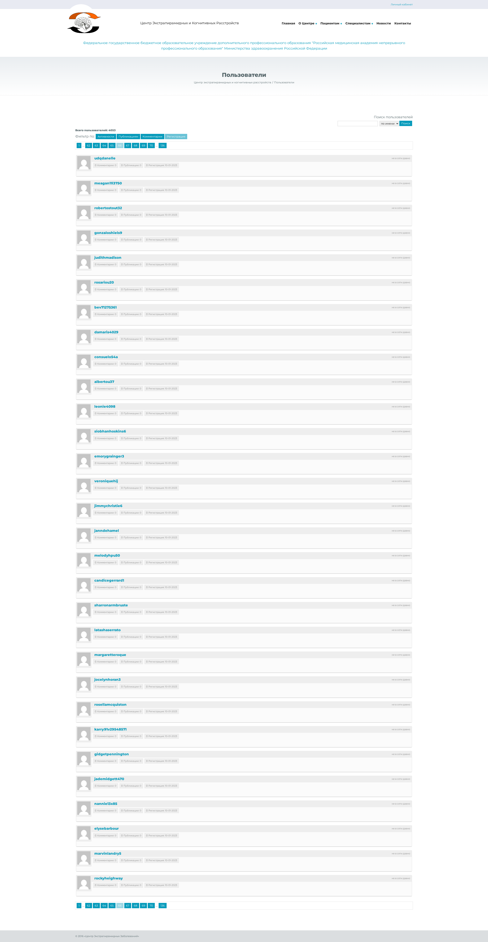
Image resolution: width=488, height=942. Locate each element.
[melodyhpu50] (84, 560)
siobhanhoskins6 (110, 431)
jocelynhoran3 (107, 680)
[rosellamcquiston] (84, 709)
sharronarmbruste (111, 605)
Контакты (402, 23)
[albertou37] (84, 386)
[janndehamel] (84, 535)
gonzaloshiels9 (108, 233)
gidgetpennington (111, 754)
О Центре (306, 23)
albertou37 (104, 382)
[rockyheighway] (84, 882)
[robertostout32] (84, 212)
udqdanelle (105, 158)
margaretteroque (110, 655)
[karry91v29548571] (84, 733)
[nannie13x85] (84, 808)
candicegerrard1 (109, 580)
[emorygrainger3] (84, 460)
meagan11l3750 (108, 183)
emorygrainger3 (109, 456)
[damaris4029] (84, 336)
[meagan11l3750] (84, 187)
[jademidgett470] (84, 783)
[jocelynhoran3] (84, 684)
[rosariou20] (84, 286)
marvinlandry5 (107, 853)
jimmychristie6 (108, 506)
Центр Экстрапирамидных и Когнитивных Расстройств (189, 23)
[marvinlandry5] (84, 858)
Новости (383, 23)
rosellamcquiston (110, 704)
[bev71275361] (84, 311)
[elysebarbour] (84, 833)
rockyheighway (108, 878)
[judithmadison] (84, 262)
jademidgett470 (109, 779)
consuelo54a (106, 357)
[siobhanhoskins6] (84, 435)
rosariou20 (104, 282)
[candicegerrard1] (84, 585)
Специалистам (357, 23)
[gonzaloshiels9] (84, 237)
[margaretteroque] (84, 659)
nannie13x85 (105, 804)
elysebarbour (106, 828)
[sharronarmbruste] (84, 609)
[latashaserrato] (84, 634)
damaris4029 (106, 332)
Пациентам (329, 23)
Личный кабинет (402, 4)
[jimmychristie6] (84, 510)
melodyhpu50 (107, 555)
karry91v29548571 (110, 729)
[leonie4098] (84, 411)
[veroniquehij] (84, 485)
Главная (288, 23)
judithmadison (107, 258)
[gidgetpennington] (84, 758)
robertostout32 (108, 208)
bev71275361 (105, 307)
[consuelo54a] (84, 361)
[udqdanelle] (84, 162)
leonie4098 (104, 406)
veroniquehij (106, 481)
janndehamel (106, 531)
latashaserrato (107, 630)
